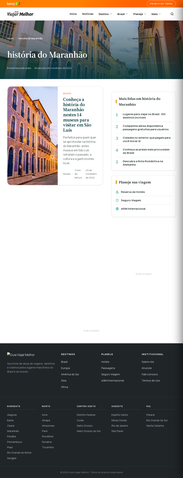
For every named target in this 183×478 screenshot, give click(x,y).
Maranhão (13, 431)
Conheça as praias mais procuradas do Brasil (146, 151)
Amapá (46, 420)
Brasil (121, 14)
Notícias (87, 14)
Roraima (47, 442)
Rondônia (47, 436)
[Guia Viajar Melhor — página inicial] (20, 14)
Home (10, 38)
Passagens (108, 368)
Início (73, 14)
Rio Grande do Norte (19, 452)
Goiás (80, 420)
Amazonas (48, 425)
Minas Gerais (119, 420)
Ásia (63, 380)
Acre (45, 414)
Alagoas (12, 414)
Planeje (138, 14)
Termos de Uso (151, 380)
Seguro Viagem (131, 200)
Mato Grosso (85, 425)
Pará (44, 431)
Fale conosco (150, 374)
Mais (155, 14)
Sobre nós (148, 361)
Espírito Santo (120, 414)
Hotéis (105, 361)
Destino (104, 14)
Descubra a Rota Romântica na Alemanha (143, 163)
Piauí (10, 447)
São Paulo (117, 431)
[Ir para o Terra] (13, 4)
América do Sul (70, 374)
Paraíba (11, 436)
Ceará (10, 425)
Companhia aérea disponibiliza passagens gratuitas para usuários (146, 127)
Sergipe (11, 458)
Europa (65, 368)
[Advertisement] (144, 247)
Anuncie (147, 368)
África (64, 387)
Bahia (10, 420)
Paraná (150, 414)
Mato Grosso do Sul (88, 431)
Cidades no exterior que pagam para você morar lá (146, 139)
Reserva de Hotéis (133, 192)
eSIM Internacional (133, 209)
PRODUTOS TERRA (161, 3)
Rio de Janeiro (120, 425)
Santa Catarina (155, 425)
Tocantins (48, 447)
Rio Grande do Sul (156, 420)
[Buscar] (172, 14)
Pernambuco (14, 442)
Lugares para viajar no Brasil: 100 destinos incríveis (144, 115)
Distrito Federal (86, 414)
